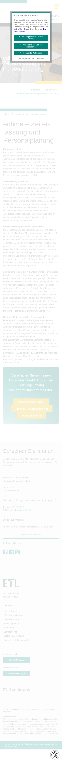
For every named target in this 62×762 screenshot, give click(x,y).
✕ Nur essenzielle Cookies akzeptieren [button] (31, 46)
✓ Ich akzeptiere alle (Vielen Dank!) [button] (31, 38)
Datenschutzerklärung (26, 58)
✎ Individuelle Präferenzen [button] (31, 53)
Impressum (40, 58)
